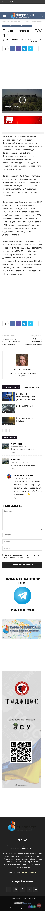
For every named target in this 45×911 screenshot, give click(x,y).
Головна (5, 22)
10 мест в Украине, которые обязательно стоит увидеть (12, 342)
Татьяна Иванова (12, 40)
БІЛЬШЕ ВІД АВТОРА (30, 387)
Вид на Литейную (24, 406)
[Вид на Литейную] (8, 408)
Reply (13, 452)
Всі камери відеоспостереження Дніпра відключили (26, 397)
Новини (5, 400)
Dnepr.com (27, 903)
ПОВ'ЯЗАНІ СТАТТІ (11, 387)
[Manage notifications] (39, 905)
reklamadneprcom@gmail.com (23, 848)
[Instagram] (15, 889)
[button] (4, 15)
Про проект (16, 899)
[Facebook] (12, 48)
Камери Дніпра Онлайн (20, 22)
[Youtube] (36, 889)
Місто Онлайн (7, 424)
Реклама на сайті (29, 899)
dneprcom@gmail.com (30, 872)
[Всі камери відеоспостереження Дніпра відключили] (8, 396)
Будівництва (7, 412)
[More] (36, 48)
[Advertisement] (22, 8)
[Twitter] (30, 48)
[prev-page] (4, 430)
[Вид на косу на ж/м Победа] (8, 421)
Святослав (16, 444)
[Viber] (18, 48)
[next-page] (8, 430)
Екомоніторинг (36, 22)
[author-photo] (22, 366)
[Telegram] (24, 48)
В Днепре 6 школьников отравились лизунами (33, 342)
